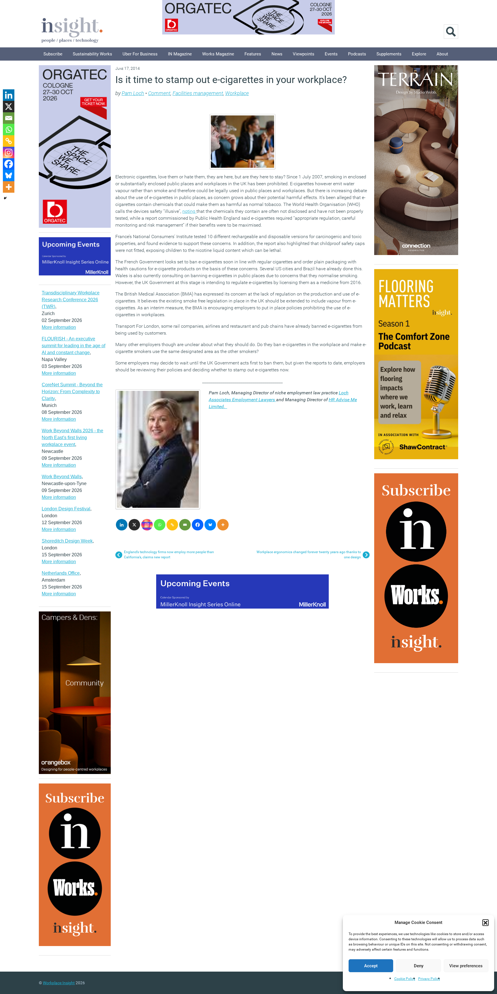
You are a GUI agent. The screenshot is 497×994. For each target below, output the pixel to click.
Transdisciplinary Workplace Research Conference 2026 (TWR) (71, 299)
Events (331, 54)
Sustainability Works (92, 54)
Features (252, 54)
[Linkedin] (121, 524)
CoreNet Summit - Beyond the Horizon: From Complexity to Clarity (72, 391)
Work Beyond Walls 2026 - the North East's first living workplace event (72, 437)
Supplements (389, 54)
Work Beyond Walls (62, 476)
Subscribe (52, 54)
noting (189, 211)
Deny (418, 965)
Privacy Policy (429, 979)
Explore (419, 54)
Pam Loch (133, 93)
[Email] (185, 524)
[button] (485, 922)
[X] (134, 524)
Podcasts (357, 54)
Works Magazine (218, 54)
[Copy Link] (172, 524)
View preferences (466, 965)
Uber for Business (140, 54)
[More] (223, 524)
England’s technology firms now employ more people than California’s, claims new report (169, 554)
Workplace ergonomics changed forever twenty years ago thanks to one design (309, 554)
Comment (159, 93)
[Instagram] (147, 524)
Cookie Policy (404, 979)
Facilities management (198, 93)
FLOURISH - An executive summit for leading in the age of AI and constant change (73, 345)
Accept (371, 965)
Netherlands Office (61, 573)
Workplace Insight (59, 983)
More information (59, 327)
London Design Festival (66, 508)
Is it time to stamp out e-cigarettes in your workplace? (231, 79)
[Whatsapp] (159, 524)
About (442, 54)
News (277, 54)
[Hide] (5, 198)
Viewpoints (303, 54)
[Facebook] (197, 524)
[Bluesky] (210, 524)
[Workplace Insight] (72, 29)
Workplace (237, 93)
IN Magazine (180, 54)
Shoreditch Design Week (67, 541)
